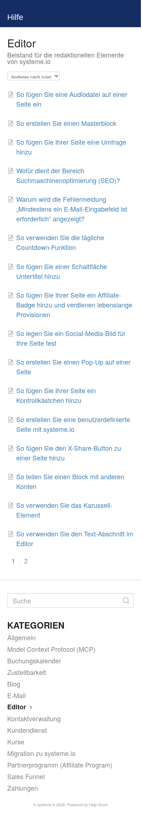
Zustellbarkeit (26, 672)
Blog (13, 683)
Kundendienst (27, 730)
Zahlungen (22, 787)
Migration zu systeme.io (41, 753)
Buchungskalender (34, 660)
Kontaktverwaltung (34, 718)
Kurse (15, 741)
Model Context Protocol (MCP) (51, 649)
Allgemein (21, 637)
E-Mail (16, 695)
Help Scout (98, 804)
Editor (17, 706)
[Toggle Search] (126, 600)
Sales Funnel (26, 776)
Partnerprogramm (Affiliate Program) (59, 764)
